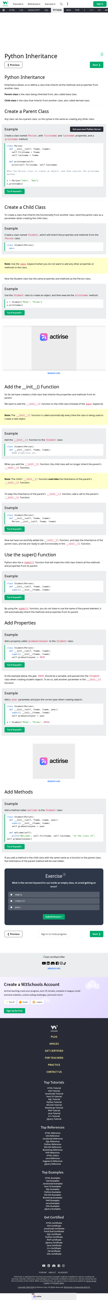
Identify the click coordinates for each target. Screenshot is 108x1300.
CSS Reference (52, 1135)
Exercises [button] (49, 4)
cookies (47, 1283)
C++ (92, 10)
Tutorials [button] (17, 4)
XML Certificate (54, 1253)
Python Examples (52, 1192)
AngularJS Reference (52, 1161)
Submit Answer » (53, 916)
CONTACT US (54, 1071)
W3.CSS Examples (52, 1194)
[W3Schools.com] (54, 1029)
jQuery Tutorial (54, 1118)
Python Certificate (54, 1236)
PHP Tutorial (54, 1110)
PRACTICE (54, 1064)
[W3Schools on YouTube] (44, 963)
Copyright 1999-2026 (26, 1287)
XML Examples (52, 1206)
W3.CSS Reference (52, 1147)
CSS (21, 10)
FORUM (43, 1272)
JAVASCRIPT (34, 10)
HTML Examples (52, 1177)
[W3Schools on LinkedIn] (48, 963)
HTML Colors (53, 1155)
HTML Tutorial (54, 1088)
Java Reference (52, 1158)
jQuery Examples (53, 1208)
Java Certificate (54, 1245)
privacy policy (58, 1283)
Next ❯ (97, 64)
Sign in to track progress (54, 934)
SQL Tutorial (54, 1099)
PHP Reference (53, 1152)
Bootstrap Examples (52, 1197)
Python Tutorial (54, 1102)
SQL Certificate (54, 1234)
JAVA (68, 10)
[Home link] (5, 3)
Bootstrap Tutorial (54, 1107)
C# (99, 10)
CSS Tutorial (54, 1090)
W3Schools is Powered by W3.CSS (77, 1287)
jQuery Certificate (54, 1242)
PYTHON (57, 10)
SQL (47, 10)
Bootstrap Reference (53, 1149)
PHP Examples (52, 1200)
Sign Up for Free (14, 1010)
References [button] (33, 4)
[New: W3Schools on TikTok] (65, 963)
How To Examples (52, 1186)
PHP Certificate (54, 1239)
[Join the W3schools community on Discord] (52, 963)
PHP (77, 10)
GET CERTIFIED (54, 1050)
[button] (61, 3)
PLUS (54, 1036)
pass (23, 264)
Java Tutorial (54, 1113)
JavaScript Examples (53, 1183)
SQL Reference (53, 1141)
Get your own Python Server (87, 129)
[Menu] (3, 10)
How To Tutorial (54, 1096)
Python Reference (52, 1144)
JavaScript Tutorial (54, 1093)
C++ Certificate (54, 1248)
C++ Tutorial (54, 1116)
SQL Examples (52, 1189)
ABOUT (52, 1272)
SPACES (54, 1043)
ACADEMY (63, 1272)
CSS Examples (52, 1180)
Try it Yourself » (14, 191)
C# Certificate (54, 1251)
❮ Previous (13, 64)
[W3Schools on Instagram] (61, 963)
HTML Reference (52, 1133)
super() (29, 562)
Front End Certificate (54, 1231)
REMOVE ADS (54, 373)
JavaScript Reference (52, 1138)
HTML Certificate (54, 1222)
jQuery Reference (52, 1163)
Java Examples (53, 1203)
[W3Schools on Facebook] (57, 963)
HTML (12, 10)
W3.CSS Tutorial (54, 1104)
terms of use (91, 1281)
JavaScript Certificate (54, 1228)
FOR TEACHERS (54, 1057)
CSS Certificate (54, 1225)
